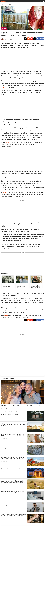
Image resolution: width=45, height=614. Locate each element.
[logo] (3, 1)
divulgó (5, 87)
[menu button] (43, 1)
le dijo (7, 142)
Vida (10, 4)
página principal (4, 4)
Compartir (42, 38)
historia (6, 315)
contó (5, 192)
